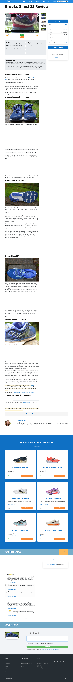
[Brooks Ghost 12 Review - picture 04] (43, 14)
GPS (48, 1)
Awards (38, 658)
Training (54, 1)
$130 (22, 35)
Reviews (23, 1)
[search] (66, 1)
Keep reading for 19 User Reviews (36, 414)
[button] (6, 23)
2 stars (30, 633)
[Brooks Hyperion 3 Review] (20, 523)
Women (18, 399)
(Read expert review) (12, 472)
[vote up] (5, 574)
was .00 (9, 476)
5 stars (38, 633)
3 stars (33, 633)
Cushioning (65, 29)
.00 (8, 475)
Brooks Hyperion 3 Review (20, 530)
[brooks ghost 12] (43, 25)
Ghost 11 (65, 42)
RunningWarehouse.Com (27, 402)
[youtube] (63, 661)
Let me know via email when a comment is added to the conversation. (41, 643)
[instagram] (60, 661)
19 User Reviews (36, 37)
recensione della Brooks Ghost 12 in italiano (24, 392)
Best (29, 1)
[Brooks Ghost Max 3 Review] (20, 491)
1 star (28, 633)
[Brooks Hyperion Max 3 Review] (52, 460)
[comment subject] (12, 635)
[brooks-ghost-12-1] (43, 21)
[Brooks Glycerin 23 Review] (20, 460)
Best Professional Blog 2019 (42, 661)
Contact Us (23, 666)
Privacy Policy (24, 661)
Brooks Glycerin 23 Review (20, 467)
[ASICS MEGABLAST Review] (52, 491)
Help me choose (58, 57)
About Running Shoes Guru (26, 663)
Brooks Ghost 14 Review (27, 11)
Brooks (66, 24)
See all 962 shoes (36, 446)
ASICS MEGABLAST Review (53, 499)
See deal (27, 476)
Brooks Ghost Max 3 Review (20, 499)
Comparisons (36, 1)
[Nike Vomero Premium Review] (52, 523)
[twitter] (57, 661)
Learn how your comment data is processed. (51, 649)
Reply (15, 582)
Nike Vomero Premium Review (53, 530)
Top (66, 678)
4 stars (35, 633)
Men (9, 399)
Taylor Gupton (22, 421)
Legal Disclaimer (24, 658)
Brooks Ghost (64, 40)
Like (12, 582)
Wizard (44, 1)
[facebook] (54, 661)
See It (22, 37)
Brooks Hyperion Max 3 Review (52, 467)
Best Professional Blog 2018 (42, 663)
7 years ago (9, 582)
